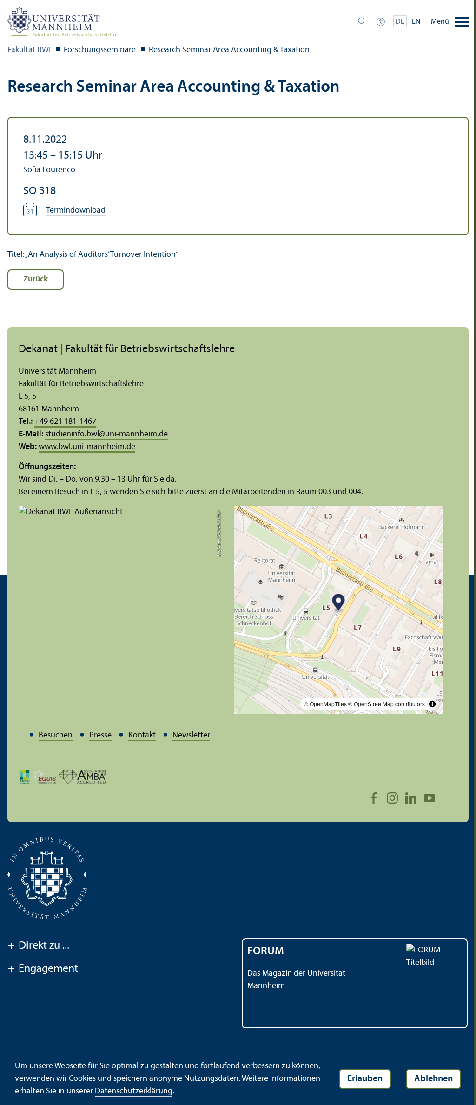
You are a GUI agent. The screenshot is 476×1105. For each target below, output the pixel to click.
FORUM (265, 951)
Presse (100, 735)
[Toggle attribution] (432, 704)
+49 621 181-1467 (65, 421)
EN (416, 22)
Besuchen (56, 735)
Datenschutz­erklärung (133, 1091)
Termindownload (76, 210)
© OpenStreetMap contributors (386, 704)
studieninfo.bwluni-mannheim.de (106, 434)
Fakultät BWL (30, 50)
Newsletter (191, 735)
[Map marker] (338, 603)
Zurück (35, 279)
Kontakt (142, 735)
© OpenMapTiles (325, 704)
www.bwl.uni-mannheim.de (87, 446)
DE (400, 22)
